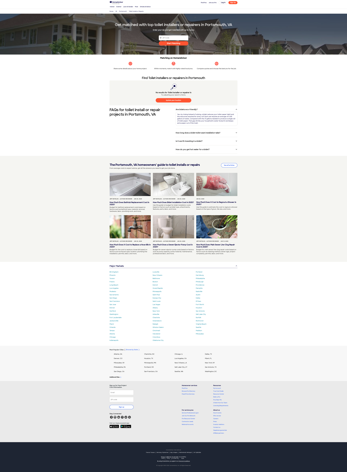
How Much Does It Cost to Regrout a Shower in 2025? (216, 203)
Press (215, 421)
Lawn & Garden (128, 7)
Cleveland (156, 334)
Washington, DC (211, 371)
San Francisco (115, 301)
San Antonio (200, 311)
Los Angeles (114, 288)
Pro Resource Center (188, 418)
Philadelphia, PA (120, 367)
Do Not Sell (175, 457)
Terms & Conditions (184, 461)
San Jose (113, 304)
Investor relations (218, 424)
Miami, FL (208, 358)
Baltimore (156, 278)
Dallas (198, 298)
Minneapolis (157, 291)
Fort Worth (200, 304)
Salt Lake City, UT (181, 367)
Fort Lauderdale (116, 317)
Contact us (216, 427)
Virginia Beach (201, 324)
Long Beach (114, 285)
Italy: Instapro (173, 452)
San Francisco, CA (151, 371)
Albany (155, 308)
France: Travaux (150, 452)
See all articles (229, 165)
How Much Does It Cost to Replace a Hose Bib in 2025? (130, 246)
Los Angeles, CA (181, 358)
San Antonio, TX (211, 367)
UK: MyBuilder (197, 452)
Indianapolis (114, 340)
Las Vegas (156, 304)
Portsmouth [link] (123, 11)
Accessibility (182, 457)
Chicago (113, 337)
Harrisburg (200, 275)
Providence (200, 285)
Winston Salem (158, 327)
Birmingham (114, 272)
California (168, 457)
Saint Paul (156, 295)
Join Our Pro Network (188, 416)
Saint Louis (156, 301)
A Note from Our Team (220, 403)
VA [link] (116, 11)
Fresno (112, 282)
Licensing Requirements (220, 405)
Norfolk (198, 317)
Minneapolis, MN (150, 363)
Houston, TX (148, 358)
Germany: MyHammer (163, 452)
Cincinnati (156, 331)
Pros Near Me (217, 400)
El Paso (198, 301)
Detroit (155, 285)
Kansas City (157, 298)
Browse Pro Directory (188, 391)
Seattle (198, 327)
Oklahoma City (158, 340)
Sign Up (233, 2)
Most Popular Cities (117, 350)
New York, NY (210, 363)
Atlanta (112, 334)
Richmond (199, 321)
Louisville (156, 272)
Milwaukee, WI (119, 363)
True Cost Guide (218, 391)
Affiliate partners (218, 433)
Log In (223, 2)
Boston (155, 282)
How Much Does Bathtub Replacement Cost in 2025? (129, 203)
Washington (114, 314)
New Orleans (157, 275)
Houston (199, 308)
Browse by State (132, 350)
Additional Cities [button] (115, 377)
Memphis (199, 288)
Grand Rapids (158, 288)
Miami (112, 324)
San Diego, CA (119, 371)
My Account (217, 388)
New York (156, 311)
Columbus (156, 337)
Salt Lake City (201, 314)
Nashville (199, 291)
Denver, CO (118, 358)
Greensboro (157, 321)
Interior (112, 7)
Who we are (217, 416)
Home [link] (111, 11)
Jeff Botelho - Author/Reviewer (121, 199)
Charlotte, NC (149, 354)
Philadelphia (200, 278)
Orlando (113, 327)
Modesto (113, 291)
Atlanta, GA (118, 354)
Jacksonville (114, 321)
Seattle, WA (179, 371)
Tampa (112, 331)
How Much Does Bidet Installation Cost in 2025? (173, 202)
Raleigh (155, 324)
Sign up (121, 407)
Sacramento (114, 295)
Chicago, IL (179, 354)
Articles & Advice (145, 7)
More (136, 7)
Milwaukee (200, 334)
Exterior (118, 7)
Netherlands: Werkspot (185, 452)
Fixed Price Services (188, 394)
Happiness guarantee (220, 430)
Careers (215, 418)
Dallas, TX (208, 354)
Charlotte (156, 317)
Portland (199, 272)
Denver (112, 308)
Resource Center (218, 394)
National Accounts (187, 424)
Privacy (163, 457)
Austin (198, 295)
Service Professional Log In (190, 413)
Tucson (112, 278)
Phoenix (112, 275)
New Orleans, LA (181, 363)
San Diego (113, 298)
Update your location (173, 100)
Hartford (113, 311)
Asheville (156, 314)
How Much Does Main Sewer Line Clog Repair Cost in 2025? (215, 246)
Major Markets (117, 266)
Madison (199, 331)
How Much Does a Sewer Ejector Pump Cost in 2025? (173, 246)
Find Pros (185, 388)
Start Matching (173, 43)
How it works (217, 413)
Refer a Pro (216, 397)
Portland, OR (149, 367)
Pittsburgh (200, 282)
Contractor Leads (187, 421)
